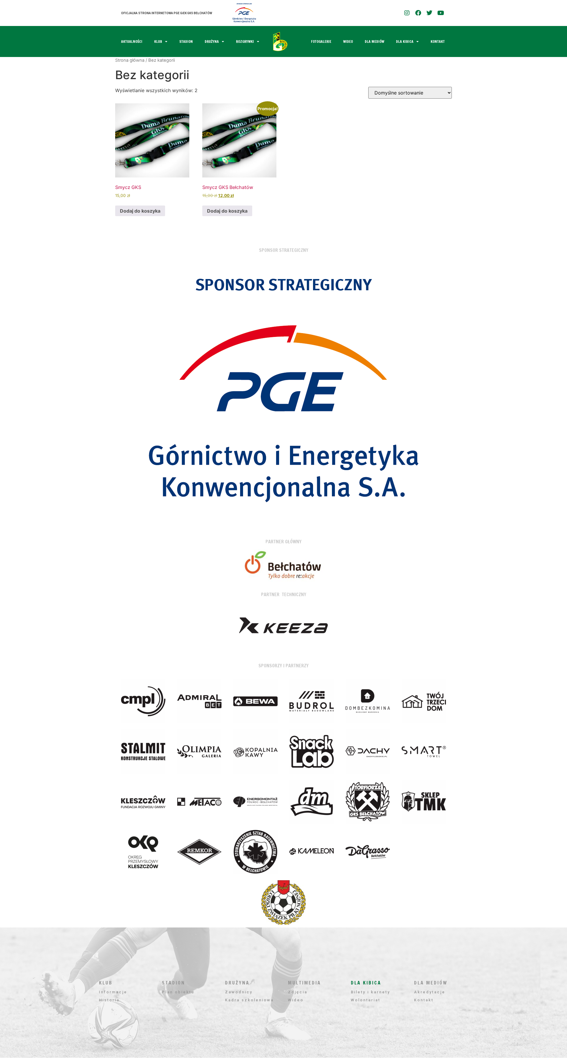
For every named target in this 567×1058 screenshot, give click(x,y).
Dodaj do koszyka (140, 211)
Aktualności (131, 41)
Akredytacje (429, 992)
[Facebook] (418, 13)
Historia (109, 1000)
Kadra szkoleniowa (249, 1000)
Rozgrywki (245, 41)
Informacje (113, 992)
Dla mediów (374, 41)
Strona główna (129, 60)
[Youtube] (440, 13)
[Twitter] (429, 13)
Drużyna (212, 41)
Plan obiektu (178, 992)
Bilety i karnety (370, 992)
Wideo (348, 41)
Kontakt (438, 41)
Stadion (186, 41)
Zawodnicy (238, 992)
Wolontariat (365, 1000)
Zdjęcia (297, 992)
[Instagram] (407, 13)
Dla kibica (404, 41)
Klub (158, 41)
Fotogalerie (321, 41)
